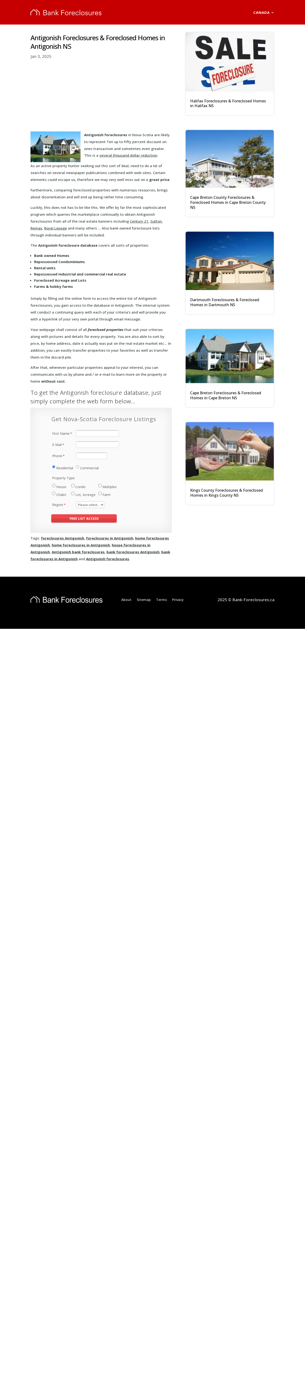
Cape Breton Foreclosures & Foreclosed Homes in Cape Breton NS (225, 395)
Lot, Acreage (85, 494)
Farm (106, 494)
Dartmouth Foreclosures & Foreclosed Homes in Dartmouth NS (224, 302)
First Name (61, 433)
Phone (57, 456)
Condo (80, 487)
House (61, 487)
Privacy (178, 599)
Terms (161, 599)
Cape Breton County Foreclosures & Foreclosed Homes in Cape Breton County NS (228, 202)
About (126, 599)
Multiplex (109, 487)
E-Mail (57, 444)
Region (57, 504)
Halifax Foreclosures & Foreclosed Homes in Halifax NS (228, 103)
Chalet (61, 494)
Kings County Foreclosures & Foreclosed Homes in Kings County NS (226, 493)
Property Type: (63, 478)
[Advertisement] (101, 95)
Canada (261, 12)
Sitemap (144, 599)
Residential (64, 468)
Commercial (89, 468)
